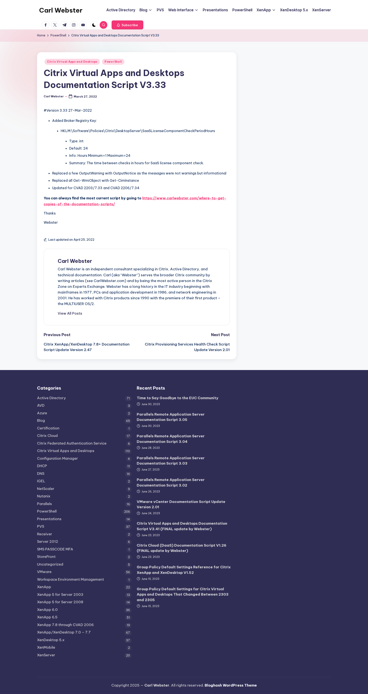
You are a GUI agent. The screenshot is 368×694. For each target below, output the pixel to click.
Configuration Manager (57, 458)
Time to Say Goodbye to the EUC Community (177, 398)
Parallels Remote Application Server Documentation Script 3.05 (171, 417)
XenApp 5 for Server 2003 (60, 594)
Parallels (44, 503)
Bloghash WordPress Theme (231, 685)
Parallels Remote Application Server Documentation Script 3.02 (171, 482)
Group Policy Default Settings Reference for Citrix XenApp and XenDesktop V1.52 (184, 570)
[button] (127, 24)
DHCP (42, 466)
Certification (48, 428)
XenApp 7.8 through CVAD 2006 (65, 624)
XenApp (44, 587)
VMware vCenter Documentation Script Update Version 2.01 (181, 504)
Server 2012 (47, 541)
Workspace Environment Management (70, 579)
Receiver (44, 534)
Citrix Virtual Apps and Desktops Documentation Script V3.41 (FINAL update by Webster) (182, 526)
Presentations (49, 519)
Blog (41, 420)
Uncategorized (50, 564)
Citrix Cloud (47, 435)
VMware (44, 571)
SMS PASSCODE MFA (55, 549)
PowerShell (113, 61)
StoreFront (46, 556)
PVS (40, 526)
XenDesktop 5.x (51, 640)
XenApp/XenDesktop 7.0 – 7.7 (64, 632)
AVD (41, 405)
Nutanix (43, 496)
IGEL (41, 481)
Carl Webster (60, 10)
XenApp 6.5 (47, 617)
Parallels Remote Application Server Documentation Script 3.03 (171, 461)
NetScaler (45, 488)
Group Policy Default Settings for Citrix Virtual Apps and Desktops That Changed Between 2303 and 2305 (183, 594)
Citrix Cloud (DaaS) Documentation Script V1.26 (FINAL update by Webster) (181, 548)
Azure (42, 413)
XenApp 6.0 (47, 609)
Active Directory (51, 398)
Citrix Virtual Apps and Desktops (72, 61)
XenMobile (46, 647)
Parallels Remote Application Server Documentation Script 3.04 (171, 439)
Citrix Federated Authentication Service (71, 443)
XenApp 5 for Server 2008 (60, 602)
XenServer (46, 655)
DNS (40, 473)
